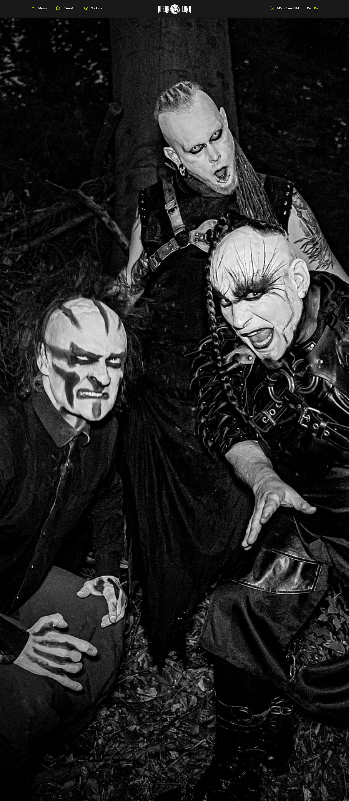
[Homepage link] (174, 8)
